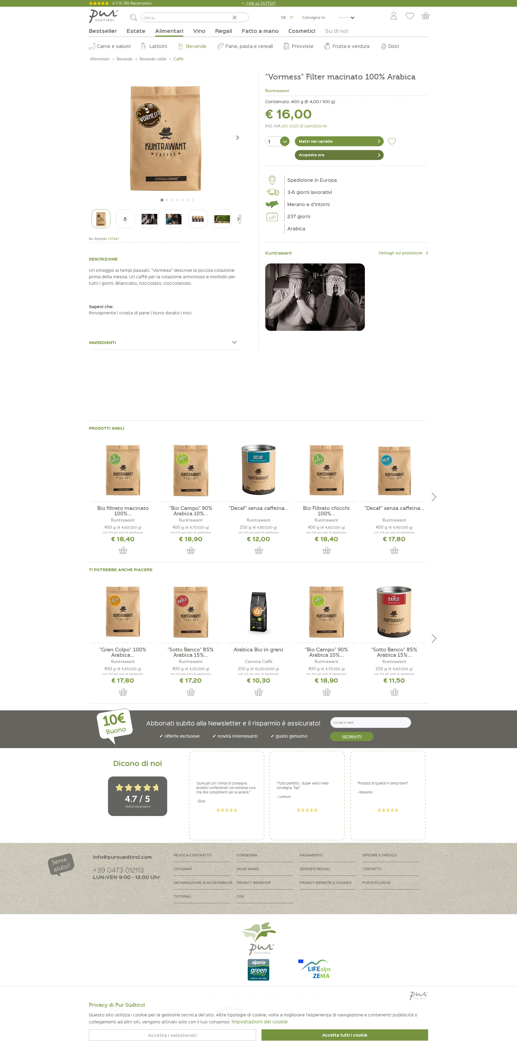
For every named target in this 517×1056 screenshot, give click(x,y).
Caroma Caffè (259, 661)
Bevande (196, 46)
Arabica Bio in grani (258, 650)
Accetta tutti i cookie (344, 1035)
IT (291, 17)
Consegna (247, 855)
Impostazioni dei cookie (260, 1021)
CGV (240, 896)
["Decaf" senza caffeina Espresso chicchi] (394, 471)
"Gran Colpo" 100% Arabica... (122, 652)
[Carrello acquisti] (428, 16)
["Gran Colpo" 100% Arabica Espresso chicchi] (123, 612)
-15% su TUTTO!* (260, 3)
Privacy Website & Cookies (326, 882)
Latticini (158, 46)
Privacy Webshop (254, 882)
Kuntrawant (277, 90)
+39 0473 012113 (118, 869)
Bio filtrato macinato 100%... (123, 511)
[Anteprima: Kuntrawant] (125, 218)
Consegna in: (314, 17)
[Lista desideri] (410, 16)
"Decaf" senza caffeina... (259, 508)
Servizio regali (315, 868)
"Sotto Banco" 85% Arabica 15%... (190, 652)
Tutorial (182, 896)
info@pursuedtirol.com (122, 856)
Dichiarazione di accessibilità (203, 882)
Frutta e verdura (351, 46)
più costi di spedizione (304, 125)
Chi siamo (183, 868)
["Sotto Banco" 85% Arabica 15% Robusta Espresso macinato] (394, 612)
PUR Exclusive (376, 882)
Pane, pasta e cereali (249, 46)
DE (283, 17)
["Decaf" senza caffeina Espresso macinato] (258, 471)
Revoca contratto (192, 855)
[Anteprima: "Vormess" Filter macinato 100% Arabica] (101, 218)
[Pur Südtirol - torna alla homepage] (103, 16)
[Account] (393, 16)
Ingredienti (102, 342)
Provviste (303, 46)
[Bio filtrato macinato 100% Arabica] (123, 471)
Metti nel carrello (316, 141)
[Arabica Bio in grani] (258, 612)
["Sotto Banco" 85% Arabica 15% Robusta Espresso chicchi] (190, 612)
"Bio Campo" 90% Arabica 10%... (190, 511)
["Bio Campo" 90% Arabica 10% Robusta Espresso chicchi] (190, 471)
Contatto (372, 868)
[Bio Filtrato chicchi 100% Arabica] (326, 471)
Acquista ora (311, 154)
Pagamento (311, 855)
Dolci (393, 46)
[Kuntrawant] (315, 297)
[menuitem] (393, 16)
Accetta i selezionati (172, 1035)
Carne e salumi (114, 46)
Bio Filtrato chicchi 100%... (326, 511)
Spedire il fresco (379, 855)
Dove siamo (248, 868)
